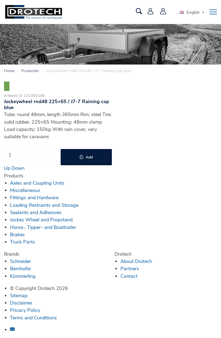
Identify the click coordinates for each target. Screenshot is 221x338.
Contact (128, 276)
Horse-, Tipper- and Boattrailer (43, 227)
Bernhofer (20, 268)
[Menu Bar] (213, 11)
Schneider (20, 261)
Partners (129, 268)
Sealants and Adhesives (35, 212)
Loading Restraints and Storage (44, 205)
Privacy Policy (25, 310)
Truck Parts (22, 241)
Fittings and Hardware (34, 197)
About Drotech (136, 261)
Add (89, 157)
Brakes (17, 234)
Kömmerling (23, 276)
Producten (30, 70)
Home (9, 70)
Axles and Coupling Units (37, 183)
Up (7, 168)
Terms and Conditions (33, 317)
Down (18, 168)
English (193, 12)
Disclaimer (21, 302)
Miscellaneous (25, 190)
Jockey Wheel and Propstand (41, 219)
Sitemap (18, 295)
